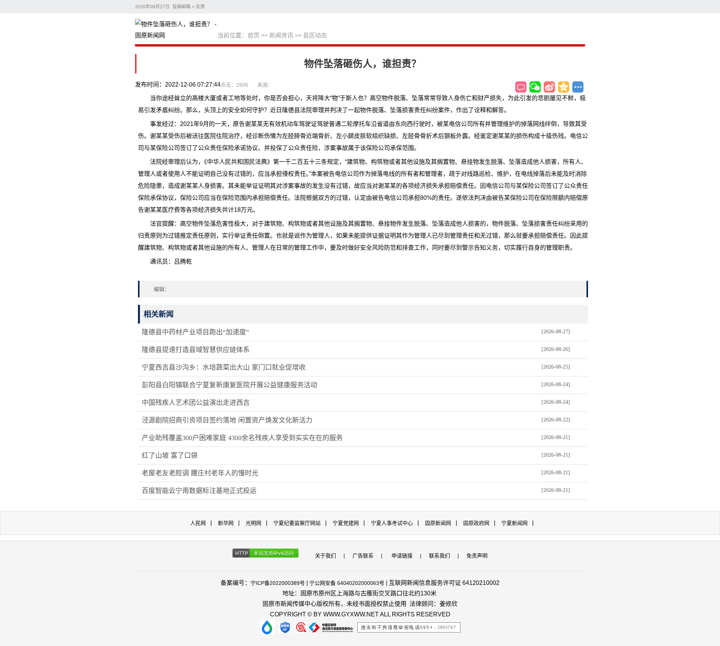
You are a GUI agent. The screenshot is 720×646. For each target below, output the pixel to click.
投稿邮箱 (181, 6)
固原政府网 (476, 523)
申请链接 (402, 556)
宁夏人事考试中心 (392, 523)
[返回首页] (176, 30)
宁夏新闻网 (514, 523)
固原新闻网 (438, 523)
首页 (254, 35)
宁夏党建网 (346, 523)
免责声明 (477, 556)
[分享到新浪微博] (549, 87)
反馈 (200, 6)
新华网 (226, 523)
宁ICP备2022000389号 (277, 583)
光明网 (253, 523)
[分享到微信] (535, 87)
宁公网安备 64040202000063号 (346, 583)
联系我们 (439, 556)
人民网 (198, 523)
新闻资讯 (281, 35)
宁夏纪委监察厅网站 (297, 523)
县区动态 (315, 35)
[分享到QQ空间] (563, 87)
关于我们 (325, 556)
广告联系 (363, 556)
